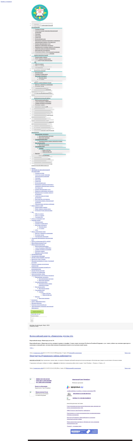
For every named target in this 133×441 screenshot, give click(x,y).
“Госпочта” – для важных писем (74, 426)
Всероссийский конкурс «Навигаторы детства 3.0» (51, 336)
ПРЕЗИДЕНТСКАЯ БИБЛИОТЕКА (82, 393)
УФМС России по (71, 410)
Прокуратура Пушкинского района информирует (51, 356)
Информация (69, 368)
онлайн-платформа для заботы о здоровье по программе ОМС (81, 391)
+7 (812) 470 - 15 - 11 (35, 314)
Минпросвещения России (42, 392)
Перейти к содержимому (6, 1)
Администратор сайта (38, 353)
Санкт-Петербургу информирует (82, 410)
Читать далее (127, 353)
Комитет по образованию (41, 386)
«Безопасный (76, 379)
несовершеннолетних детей (77, 407)
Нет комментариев (77, 353)
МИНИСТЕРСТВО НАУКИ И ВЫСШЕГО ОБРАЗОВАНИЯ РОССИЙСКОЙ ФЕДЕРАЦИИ (43, 380)
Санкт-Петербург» (85, 379)
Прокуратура (70, 417)
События (71, 353)
